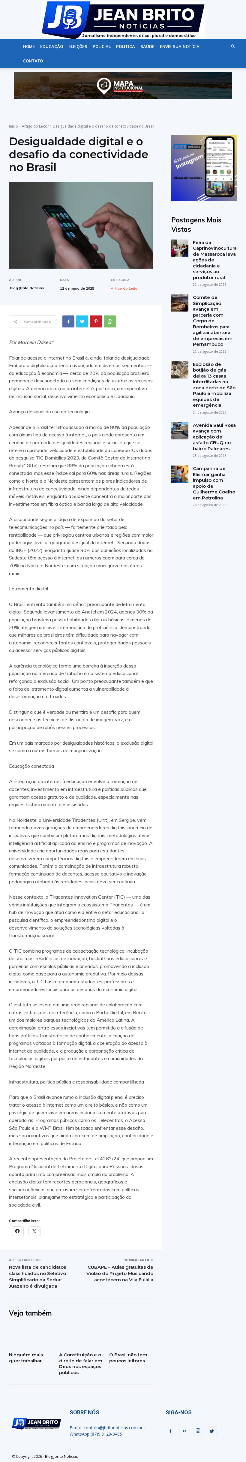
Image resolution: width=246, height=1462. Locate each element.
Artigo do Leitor (35, 126)
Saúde (147, 46)
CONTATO (33, 61)
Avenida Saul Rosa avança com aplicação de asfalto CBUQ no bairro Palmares (214, 436)
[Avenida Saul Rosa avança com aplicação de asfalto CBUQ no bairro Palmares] (179, 430)
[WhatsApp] (110, 321)
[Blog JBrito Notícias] (123, 20)
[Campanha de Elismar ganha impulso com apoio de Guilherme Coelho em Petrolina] (179, 474)
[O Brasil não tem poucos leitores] (131, 1336)
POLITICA (125, 46)
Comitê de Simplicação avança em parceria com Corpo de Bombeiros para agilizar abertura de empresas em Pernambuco (212, 320)
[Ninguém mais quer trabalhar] (31, 1336)
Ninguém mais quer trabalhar (26, 1358)
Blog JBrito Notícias (27, 288)
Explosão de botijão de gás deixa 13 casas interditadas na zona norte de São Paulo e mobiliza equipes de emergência (214, 384)
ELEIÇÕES (77, 46)
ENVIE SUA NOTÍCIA (180, 46)
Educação (51, 46)
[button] (233, 47)
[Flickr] (184, 1431)
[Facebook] (68, 321)
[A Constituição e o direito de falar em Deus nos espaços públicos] (81, 1336)
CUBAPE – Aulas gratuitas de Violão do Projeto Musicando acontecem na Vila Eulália (119, 1273)
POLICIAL (102, 46)
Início (13, 126)
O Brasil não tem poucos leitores (128, 1358)
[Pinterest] (96, 321)
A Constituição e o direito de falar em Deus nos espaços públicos (80, 1363)
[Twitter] (82, 321)
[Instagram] (198, 1431)
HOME (29, 46)
